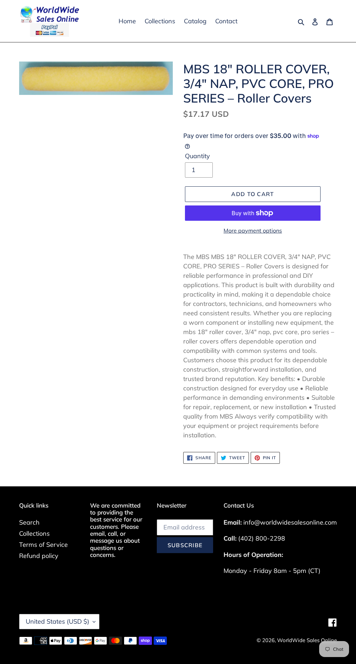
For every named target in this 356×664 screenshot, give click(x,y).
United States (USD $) (57, 621)
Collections (34, 533)
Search (29, 522)
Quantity (197, 156)
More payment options (253, 230)
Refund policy (38, 556)
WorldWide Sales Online (307, 640)
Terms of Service (43, 545)
